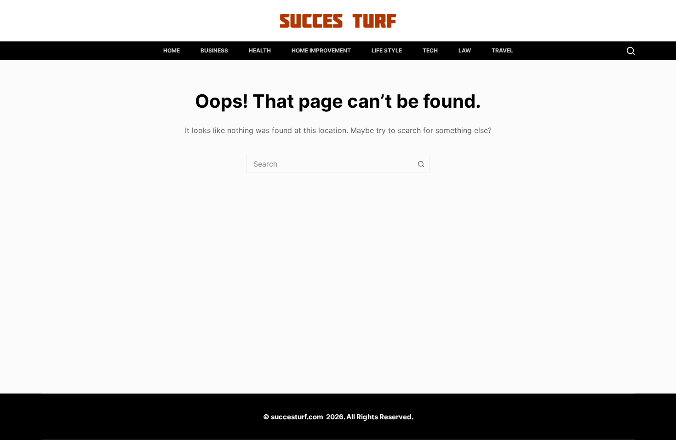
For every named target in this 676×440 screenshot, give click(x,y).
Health (260, 50)
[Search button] (421, 164)
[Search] (631, 51)
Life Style (387, 50)
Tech (430, 50)
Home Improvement (321, 50)
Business (214, 50)
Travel (502, 50)
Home (171, 50)
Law (464, 50)
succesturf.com (297, 416)
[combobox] (329, 164)
